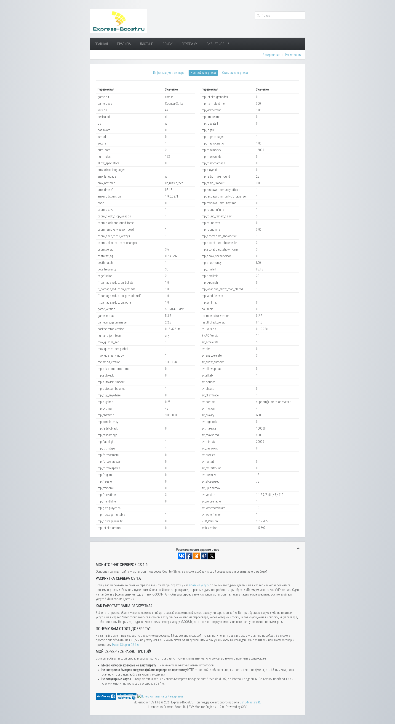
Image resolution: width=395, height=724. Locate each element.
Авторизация (271, 55)
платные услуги (199, 585)
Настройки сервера (203, 73)
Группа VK (190, 44)
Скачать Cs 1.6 (218, 44)
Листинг (146, 44)
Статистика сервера (235, 73)
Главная (101, 44)
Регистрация (293, 55)
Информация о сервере (168, 73)
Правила (124, 44)
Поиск (168, 44)
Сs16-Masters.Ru (251, 702)
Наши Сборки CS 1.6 (125, 645)
